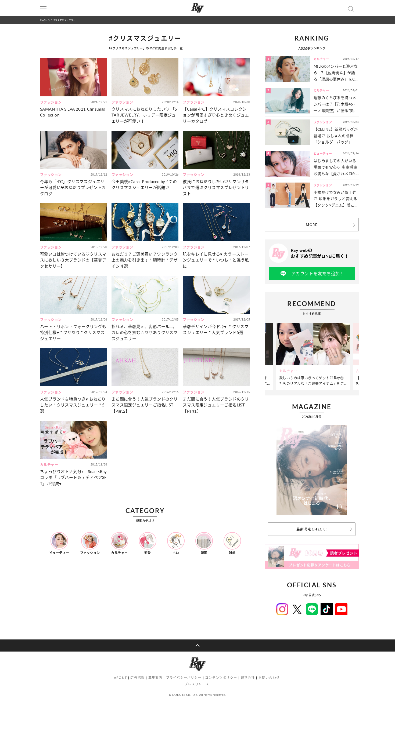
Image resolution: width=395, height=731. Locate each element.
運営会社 (248, 677)
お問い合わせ (269, 677)
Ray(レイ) (44, 20)
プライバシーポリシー (184, 677)
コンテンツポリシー (221, 677)
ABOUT (120, 677)
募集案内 (155, 677)
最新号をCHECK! (311, 529)
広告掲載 (137, 677)
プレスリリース (196, 684)
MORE (311, 225)
